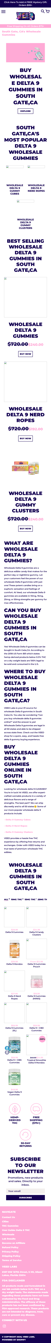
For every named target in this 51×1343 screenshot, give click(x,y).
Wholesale (8, 1234)
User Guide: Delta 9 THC (16, 1230)
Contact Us (8, 1217)
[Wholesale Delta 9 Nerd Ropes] (25, 401)
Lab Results (9, 1239)
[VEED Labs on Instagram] (4, 1327)
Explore (25, 111)
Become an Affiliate (13, 1243)
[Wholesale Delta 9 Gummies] (25, 316)
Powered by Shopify (14, 1340)
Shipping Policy (11, 1256)
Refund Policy (10, 1247)
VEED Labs (28, 1337)
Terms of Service (11, 1260)
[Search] (43, 12)
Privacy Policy (10, 1251)
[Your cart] (48, 12)
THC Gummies (10, 1226)
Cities (5, 1221)
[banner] (25, 4)
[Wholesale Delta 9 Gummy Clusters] (25, 485)
